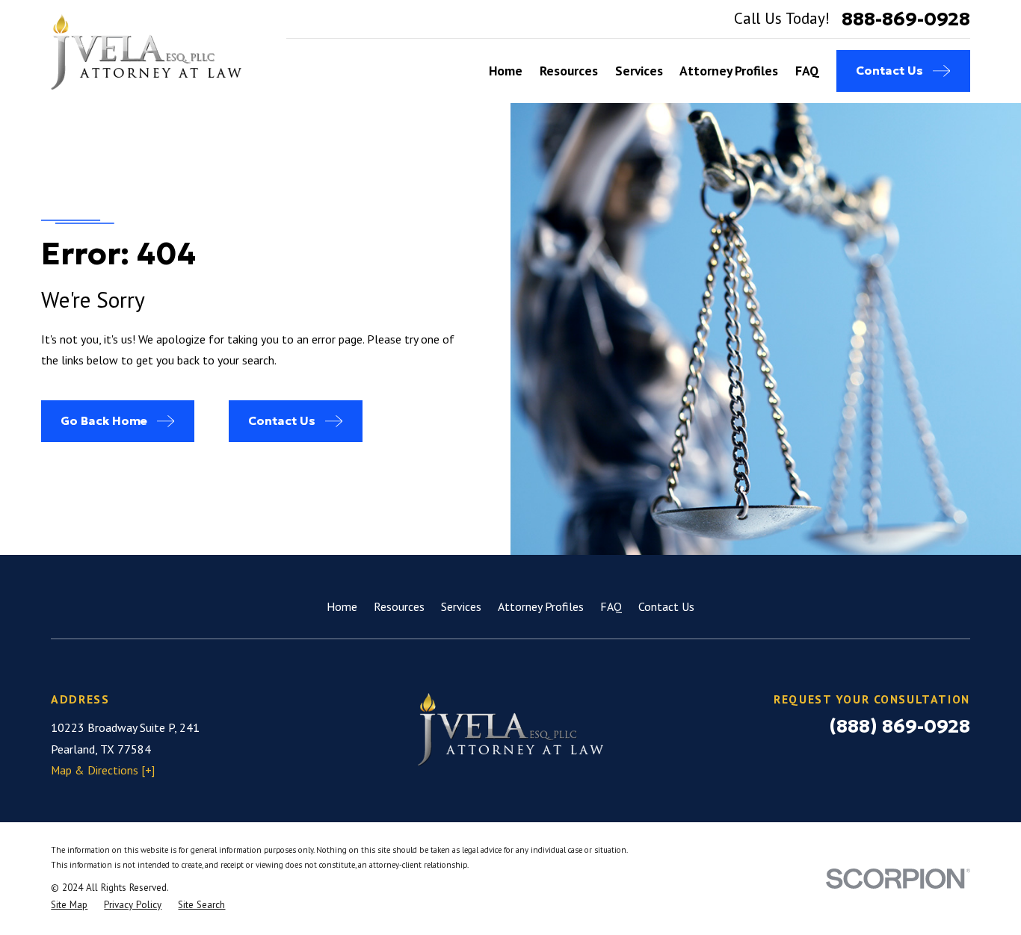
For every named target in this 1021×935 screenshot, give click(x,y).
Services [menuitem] (639, 70)
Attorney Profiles (541, 606)
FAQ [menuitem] (807, 70)
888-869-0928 (906, 19)
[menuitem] (69, 905)
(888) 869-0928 (899, 726)
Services (461, 606)
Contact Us (666, 606)
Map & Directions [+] (103, 769)
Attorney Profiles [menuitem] (728, 70)
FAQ (611, 606)
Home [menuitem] (505, 70)
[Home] (146, 52)
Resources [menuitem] (569, 70)
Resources (399, 606)
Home (342, 606)
